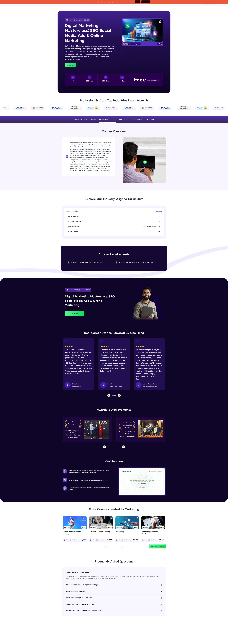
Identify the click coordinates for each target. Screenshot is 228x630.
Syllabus (93, 119)
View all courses (156, 546)
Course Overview (80, 119)
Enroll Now (70, 65)
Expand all (159, 211)
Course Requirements (107, 119)
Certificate (123, 119)
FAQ (153, 119)
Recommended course (139, 119)
